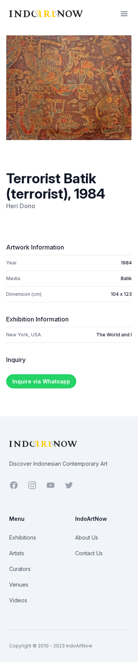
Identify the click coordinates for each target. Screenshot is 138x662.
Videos (18, 600)
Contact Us (89, 553)
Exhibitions (22, 537)
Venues (18, 584)
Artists (16, 553)
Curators (20, 569)
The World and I (114, 335)
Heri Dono (20, 206)
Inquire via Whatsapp (41, 381)
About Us (86, 537)
